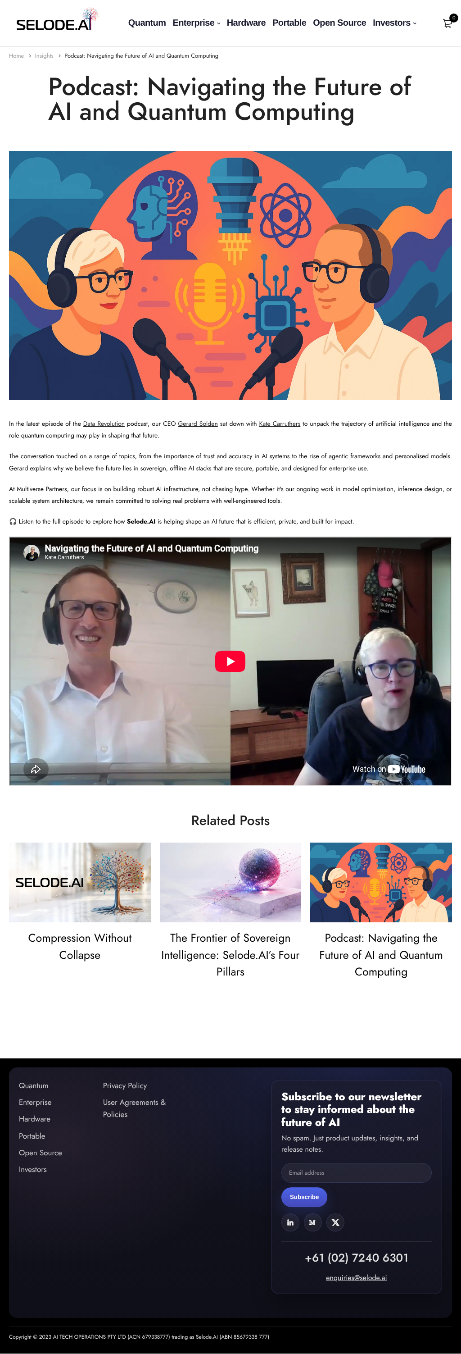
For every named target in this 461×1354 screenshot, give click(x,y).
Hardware (246, 23)
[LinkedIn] (290, 1222)
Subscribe (304, 1197)
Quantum (147, 23)
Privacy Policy (125, 1085)
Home (17, 55)
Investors (392, 23)
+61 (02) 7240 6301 (356, 1257)
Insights (45, 55)
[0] (447, 23)
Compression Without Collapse (79, 946)
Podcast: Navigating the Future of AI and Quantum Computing (141, 55)
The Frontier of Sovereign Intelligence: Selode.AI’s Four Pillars (230, 955)
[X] (335, 1222)
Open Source (339, 23)
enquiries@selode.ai (356, 1277)
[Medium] (313, 1222)
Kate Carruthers (280, 424)
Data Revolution (104, 424)
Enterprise (193, 23)
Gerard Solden (197, 424)
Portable (289, 23)
